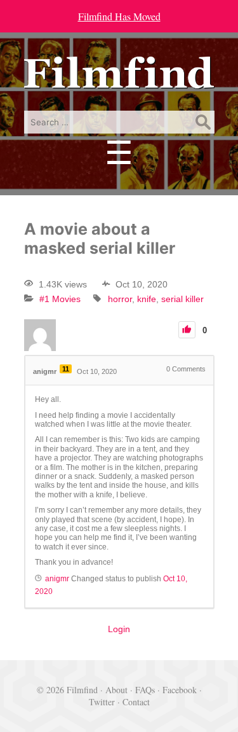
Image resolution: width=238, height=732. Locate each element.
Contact (136, 702)
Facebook (179, 690)
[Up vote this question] (186, 329)
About (116, 690)
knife (146, 299)
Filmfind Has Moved (119, 16)
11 (65, 369)
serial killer (182, 299)
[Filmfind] (119, 79)
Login (119, 629)
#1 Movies (60, 299)
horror (120, 299)
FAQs (145, 690)
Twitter (102, 702)
